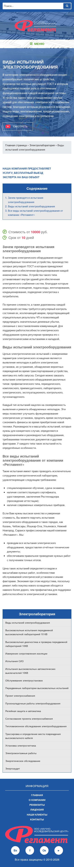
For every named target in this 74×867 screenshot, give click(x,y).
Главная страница (16, 145)
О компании (37, 800)
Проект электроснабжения (20, 695)
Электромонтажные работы (20, 753)
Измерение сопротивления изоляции (26, 653)
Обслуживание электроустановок (24, 680)
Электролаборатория (42, 145)
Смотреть (20, 126)
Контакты (37, 819)
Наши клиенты (37, 814)
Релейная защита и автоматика (23, 711)
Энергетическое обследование (22, 761)
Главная (37, 795)
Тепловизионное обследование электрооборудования (36, 726)
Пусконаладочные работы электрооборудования (32, 703)
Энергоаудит (12, 768)
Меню (39, 43)
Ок (44, 850)
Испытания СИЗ (14, 661)
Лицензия (37, 809)
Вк (15, 850)
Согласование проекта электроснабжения (29, 718)
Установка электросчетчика (20, 745)
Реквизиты (37, 804)
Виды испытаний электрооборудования (27, 622)
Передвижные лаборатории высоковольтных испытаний (36, 688)
